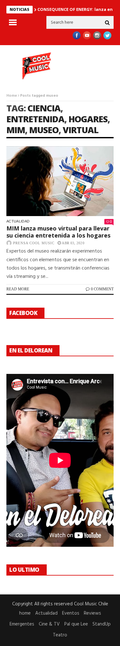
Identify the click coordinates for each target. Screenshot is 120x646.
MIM (15, 130)
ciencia (44, 108)
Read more (17, 289)
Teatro (60, 635)
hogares (88, 119)
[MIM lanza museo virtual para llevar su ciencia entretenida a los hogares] (60, 181)
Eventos (70, 613)
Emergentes (22, 624)
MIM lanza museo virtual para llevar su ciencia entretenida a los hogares (58, 231)
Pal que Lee (76, 624)
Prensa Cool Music (33, 243)
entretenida (35, 119)
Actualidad (17, 221)
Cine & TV (49, 624)
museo (44, 130)
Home (11, 96)
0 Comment (102, 289)
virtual (81, 130)
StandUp (101, 624)
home (25, 613)
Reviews (92, 613)
